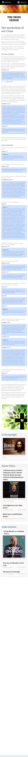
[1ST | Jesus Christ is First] (6, 2)
